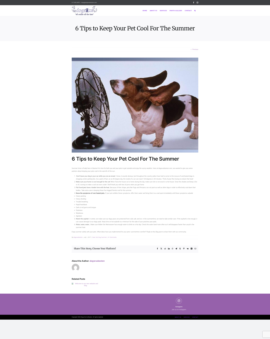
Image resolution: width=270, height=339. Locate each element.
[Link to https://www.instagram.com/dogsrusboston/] (179, 301)
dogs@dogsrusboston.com (89, 2)
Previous (195, 49)
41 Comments (112, 237)
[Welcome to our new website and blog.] (86, 284)
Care (93, 237)
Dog (99, 237)
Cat (97, 237)
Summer (104, 237)
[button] (195, 10)
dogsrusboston (78, 237)
